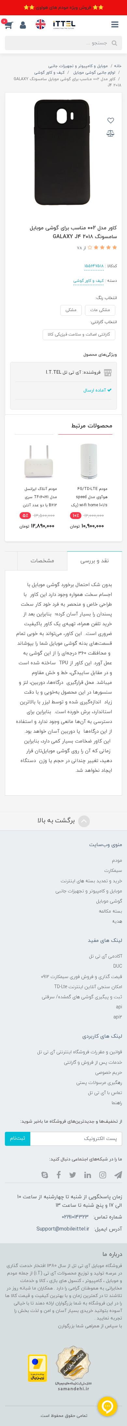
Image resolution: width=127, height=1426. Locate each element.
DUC (117, 966)
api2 (117, 1017)
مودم (117, 860)
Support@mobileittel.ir (62, 1229)
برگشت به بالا (57, 820)
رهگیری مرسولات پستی (99, 1083)
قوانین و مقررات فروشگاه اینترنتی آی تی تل (79, 1052)
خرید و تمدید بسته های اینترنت (91, 881)
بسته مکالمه (110, 911)
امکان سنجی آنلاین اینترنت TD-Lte (88, 987)
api (119, 1007)
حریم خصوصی (108, 1073)
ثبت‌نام (17, 1138)
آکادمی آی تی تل (105, 956)
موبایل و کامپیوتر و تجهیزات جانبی (88, 891)
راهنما (117, 1103)
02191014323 (75, 1217)
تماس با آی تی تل (105, 1093)
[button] (12, 25)
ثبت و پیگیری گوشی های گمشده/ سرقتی (82, 997)
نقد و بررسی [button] (94, 561)
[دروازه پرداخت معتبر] (37, 1367)
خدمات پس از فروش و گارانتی (93, 1062)
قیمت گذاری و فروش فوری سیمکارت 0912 (81, 977)
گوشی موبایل (109, 901)
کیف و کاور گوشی (88, 280)
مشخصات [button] (42, 561)
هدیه (117, 921)
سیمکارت (113, 871)
